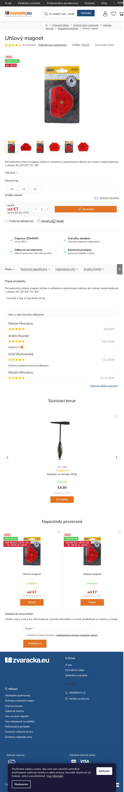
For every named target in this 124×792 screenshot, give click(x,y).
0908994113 (77, 693)
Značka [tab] (92, 269)
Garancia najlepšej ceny (18, 737)
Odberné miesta (14, 711)
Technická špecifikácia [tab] (33, 269)
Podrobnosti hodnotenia (52, 45)
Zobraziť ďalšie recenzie (104, 386)
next (116, 457)
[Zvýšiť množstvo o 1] (47, 209)
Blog (104, 3)
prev (7, 457)
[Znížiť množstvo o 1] (36, 209)
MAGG (85, 45)
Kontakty (90, 3)
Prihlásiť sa (34, 643)
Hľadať (86, 13)
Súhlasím (104, 771)
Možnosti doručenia (109, 197)
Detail (32, 602)
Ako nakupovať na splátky (20, 721)
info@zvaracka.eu (79, 699)
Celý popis (10, 172)
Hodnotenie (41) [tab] (65, 269)
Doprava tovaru (14, 706)
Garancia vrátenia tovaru (19, 732)
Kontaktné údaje (74, 670)
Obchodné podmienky (17, 695)
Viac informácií (54, 776)
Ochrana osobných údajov (19, 700)
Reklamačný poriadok (17, 726)
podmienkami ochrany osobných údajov (77, 635)
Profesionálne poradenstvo (62, 3)
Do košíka (88, 209)
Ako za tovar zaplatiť (17, 716)
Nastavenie (21, 784)
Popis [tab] (8, 269)
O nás (8, 3)
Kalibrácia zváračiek (29, 3)
